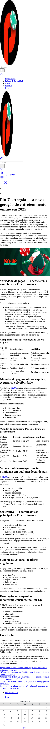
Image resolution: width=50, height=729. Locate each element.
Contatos (8, 88)
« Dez (24, 728)
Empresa (8, 86)
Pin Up (14, 388)
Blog (7, 697)
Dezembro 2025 (11, 693)
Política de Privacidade (14, 81)
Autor (7, 83)
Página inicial (10, 79)
